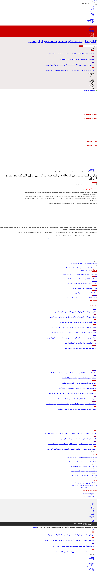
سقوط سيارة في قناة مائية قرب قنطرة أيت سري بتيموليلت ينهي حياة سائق (75, 398)
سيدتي (92, 15)
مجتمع (92, 9)
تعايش (92, 13)
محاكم (92, 10)
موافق (35, 527)
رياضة (93, 17)
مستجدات (92, 50)
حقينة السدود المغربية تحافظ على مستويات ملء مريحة (80, 348)
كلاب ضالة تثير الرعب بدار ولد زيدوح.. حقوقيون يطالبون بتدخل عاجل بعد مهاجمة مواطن (72, 393)
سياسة (92, 8)
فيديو (93, 14)
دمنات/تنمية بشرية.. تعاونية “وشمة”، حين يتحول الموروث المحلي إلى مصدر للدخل (73, 372)
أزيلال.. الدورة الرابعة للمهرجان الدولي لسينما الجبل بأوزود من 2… (83, 461)
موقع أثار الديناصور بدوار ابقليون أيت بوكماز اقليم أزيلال (80, 343)
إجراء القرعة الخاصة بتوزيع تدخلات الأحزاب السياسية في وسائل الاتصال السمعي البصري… (69, 540)
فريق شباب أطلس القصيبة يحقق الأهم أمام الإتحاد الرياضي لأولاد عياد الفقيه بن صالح (79, 267)
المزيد (33, 527)
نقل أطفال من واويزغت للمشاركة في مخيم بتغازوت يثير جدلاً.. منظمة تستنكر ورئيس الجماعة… (70, 338)
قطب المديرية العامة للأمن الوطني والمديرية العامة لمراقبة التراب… (82, 457)
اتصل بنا (92, 521)
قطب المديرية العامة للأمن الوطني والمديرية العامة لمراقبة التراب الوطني (75, 312)
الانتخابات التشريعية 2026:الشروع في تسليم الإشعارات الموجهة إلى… (82, 475)
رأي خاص (92, 19)
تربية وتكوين (91, 11)
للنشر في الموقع (91, 35)
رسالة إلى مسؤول (90, 20)
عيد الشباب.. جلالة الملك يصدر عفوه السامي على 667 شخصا (77, 59)
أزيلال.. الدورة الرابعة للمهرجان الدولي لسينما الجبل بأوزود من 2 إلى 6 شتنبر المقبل (73, 317)
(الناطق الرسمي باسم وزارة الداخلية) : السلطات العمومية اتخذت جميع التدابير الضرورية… (69, 65)
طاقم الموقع (92, 36)
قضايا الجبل (91, 22)
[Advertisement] (48, 102)
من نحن (93, 34)
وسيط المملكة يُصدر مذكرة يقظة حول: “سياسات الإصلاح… (84, 471)
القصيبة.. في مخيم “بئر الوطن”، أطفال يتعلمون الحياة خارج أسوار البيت (76, 438)
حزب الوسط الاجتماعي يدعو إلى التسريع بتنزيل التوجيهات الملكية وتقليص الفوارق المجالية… (68, 70)
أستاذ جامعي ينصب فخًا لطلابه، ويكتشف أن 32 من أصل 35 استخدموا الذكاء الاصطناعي (72, 444)
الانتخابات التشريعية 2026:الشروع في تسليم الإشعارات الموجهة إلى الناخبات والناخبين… (70, 53)
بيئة (93, 23)
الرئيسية (92, 6)
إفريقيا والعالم (91, 21)
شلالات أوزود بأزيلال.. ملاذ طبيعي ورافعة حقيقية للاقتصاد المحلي (78, 322)
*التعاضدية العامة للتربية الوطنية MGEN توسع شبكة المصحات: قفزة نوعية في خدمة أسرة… (71, 404)
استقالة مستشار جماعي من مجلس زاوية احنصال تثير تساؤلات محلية (75, 552)
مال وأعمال (91, 16)
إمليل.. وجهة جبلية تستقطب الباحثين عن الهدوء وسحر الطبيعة (79, 383)
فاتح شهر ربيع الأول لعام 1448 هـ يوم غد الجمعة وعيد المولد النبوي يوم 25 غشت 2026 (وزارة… (70, 433)
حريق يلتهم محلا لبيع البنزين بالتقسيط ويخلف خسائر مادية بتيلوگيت (77, 388)
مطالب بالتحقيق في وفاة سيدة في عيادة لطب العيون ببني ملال (83, 263)
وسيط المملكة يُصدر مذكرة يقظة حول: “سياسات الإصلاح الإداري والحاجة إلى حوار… (73, 327)
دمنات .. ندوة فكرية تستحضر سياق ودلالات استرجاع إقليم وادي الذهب (77, 409)
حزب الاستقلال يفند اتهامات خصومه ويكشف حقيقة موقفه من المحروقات (73, 546)
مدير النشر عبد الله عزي (90, 33)
